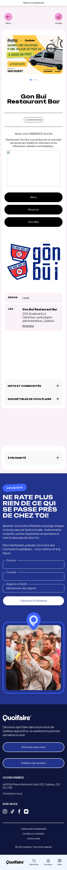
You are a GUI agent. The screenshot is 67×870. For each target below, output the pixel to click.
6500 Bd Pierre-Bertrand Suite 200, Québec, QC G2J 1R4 (31, 786)
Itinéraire (28, 326)
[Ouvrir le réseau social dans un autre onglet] (5, 812)
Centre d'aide (33, 838)
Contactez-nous (12, 793)
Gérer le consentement (33, 2)
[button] (30, 80)
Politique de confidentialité (33, 828)
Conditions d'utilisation (33, 833)
